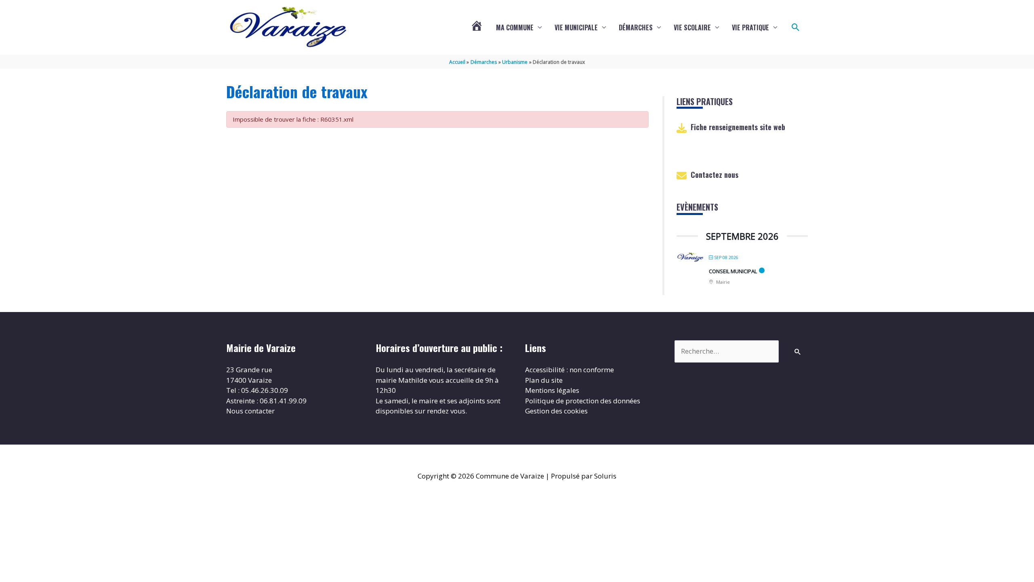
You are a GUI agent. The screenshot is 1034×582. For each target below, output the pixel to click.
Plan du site (544, 380)
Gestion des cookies (556, 410)
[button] (795, 27)
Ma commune (515, 27)
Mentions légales (552, 390)
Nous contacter (250, 410)
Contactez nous (714, 174)
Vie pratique (750, 27)
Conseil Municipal (733, 271)
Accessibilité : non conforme (569, 369)
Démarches (636, 27)
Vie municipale (576, 27)
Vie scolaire (692, 27)
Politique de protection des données (582, 400)
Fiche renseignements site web (738, 127)
